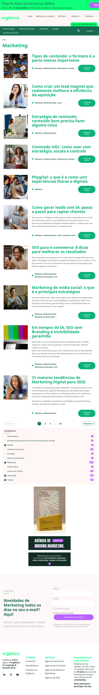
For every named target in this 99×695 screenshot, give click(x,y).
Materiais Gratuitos (27, 29)
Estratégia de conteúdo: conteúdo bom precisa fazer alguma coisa (58, 121)
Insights (89, 16)
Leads (59, 103)
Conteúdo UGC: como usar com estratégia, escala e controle (61, 149)
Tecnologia (11, 475)
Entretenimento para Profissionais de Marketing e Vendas (31, 440)
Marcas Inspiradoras (15, 458)
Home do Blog (8, 29)
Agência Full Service (45, 16)
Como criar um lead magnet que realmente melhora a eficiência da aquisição (62, 90)
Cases (30, 16)
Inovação (11, 453)
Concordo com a (62, 609)
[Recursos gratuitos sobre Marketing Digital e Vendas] (49, 559)
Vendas (56, 29)
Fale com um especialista (84, 24)
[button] (78, 31)
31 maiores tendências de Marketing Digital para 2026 (58, 379)
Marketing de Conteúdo (65, 68)
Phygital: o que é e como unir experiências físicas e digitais (60, 179)
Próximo (88, 423)
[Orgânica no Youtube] (17, 674)
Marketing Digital (49, 68)
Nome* (56, 589)
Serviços (75, 16)
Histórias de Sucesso (15, 449)
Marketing (44, 29)
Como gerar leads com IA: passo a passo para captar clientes (62, 209)
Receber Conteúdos (73, 617)
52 (60, 423)
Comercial (30, 661)
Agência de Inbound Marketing (54, 671)
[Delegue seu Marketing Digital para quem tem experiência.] (49, 543)
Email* (56, 599)
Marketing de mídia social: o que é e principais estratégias (63, 289)
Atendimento (12, 436)
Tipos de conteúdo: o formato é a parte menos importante (63, 58)
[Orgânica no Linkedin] (4, 674)
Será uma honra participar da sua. (83, 685)
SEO (56, 277)
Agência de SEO (52, 677)
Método (61, 16)
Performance (12, 467)
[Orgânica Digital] (10, 18)
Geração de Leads (69, 235)
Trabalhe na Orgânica (31, 671)
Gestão (10, 445)
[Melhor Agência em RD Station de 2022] (49, 510)
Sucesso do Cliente (10, 33)
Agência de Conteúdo (55, 665)
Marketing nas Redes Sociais (45, 317)
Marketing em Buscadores (44, 277)
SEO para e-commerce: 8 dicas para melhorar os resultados (60, 249)
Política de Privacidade (63, 613)
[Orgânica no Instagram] (11, 674)
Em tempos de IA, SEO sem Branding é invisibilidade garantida (57, 331)
